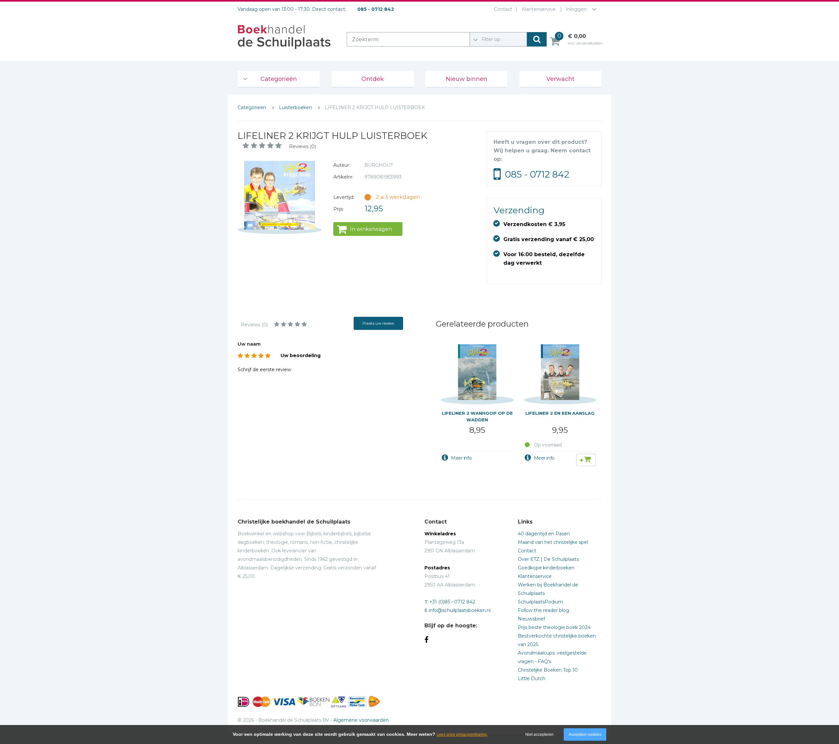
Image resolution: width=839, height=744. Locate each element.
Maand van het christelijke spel (553, 542)
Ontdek (372, 79)
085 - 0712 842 (537, 174)
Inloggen (576, 9)
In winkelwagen (371, 229)
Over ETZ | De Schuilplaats (548, 559)
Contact (503, 9)
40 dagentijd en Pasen (544, 534)
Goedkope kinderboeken (546, 568)
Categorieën (279, 79)
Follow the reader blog (543, 610)
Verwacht (560, 79)
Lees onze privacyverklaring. (462, 734)
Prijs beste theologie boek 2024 (554, 627)
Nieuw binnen (466, 79)
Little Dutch (531, 678)
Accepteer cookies (585, 734)
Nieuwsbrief (531, 619)
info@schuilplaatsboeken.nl (460, 610)
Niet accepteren (539, 734)
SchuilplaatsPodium (540, 602)
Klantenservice (539, 9)
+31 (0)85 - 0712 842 (452, 602)
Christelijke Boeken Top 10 (548, 670)
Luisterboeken (296, 107)
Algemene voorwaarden (361, 720)
